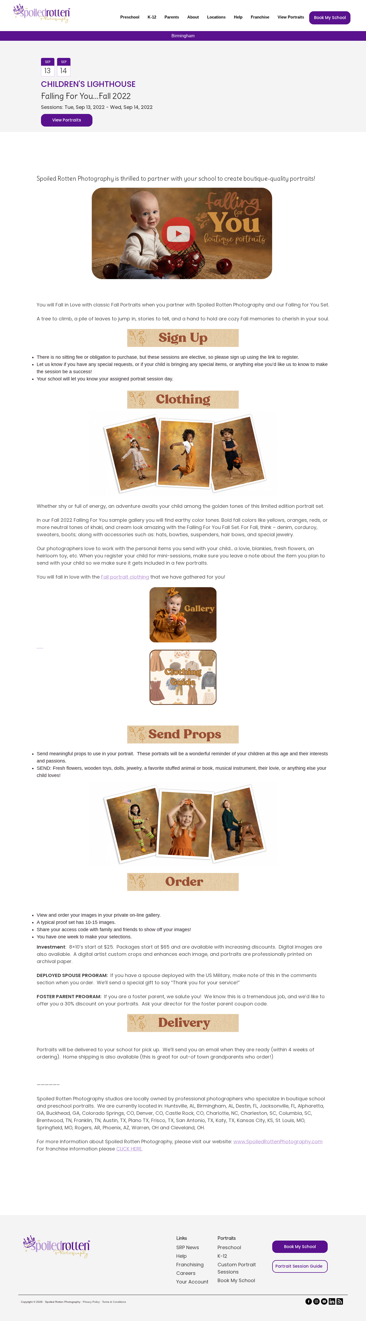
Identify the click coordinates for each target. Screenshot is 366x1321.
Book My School (330, 17)
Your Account (192, 1281)
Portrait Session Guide (298, 1266)
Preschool (129, 17)
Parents (172, 17)
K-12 (152, 17)
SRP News (187, 1247)
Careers (186, 1273)
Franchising (190, 1264)
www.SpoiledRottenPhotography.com (278, 1141)
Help (238, 17)
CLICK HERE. (129, 1148)
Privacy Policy (91, 1301)
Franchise (260, 17)
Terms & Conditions (114, 1301)
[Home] (41, 13)
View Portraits (291, 17)
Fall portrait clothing (125, 576)
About (193, 17)
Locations (216, 17)
